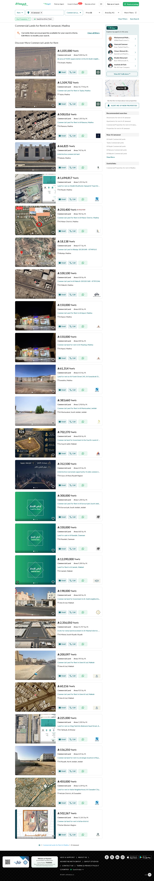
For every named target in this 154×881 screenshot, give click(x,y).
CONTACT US (67, 866)
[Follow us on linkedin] (117, 859)
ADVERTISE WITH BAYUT (70, 861)
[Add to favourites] (53, 73)
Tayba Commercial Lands (115, 143)
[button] (20, 12)
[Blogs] (47, 4)
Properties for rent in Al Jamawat (118, 128)
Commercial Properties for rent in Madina (121, 168)
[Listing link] (58, 61)
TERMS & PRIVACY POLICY (88, 866)
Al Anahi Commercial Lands (116, 139)
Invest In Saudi (75, 4)
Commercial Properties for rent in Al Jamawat (122, 125)
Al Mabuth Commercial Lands (117, 153)
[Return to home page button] (21, 4)
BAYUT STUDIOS (91, 861)
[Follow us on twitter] (112, 859)
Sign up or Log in (113, 4)
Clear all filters (93, 33)
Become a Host (90, 4)
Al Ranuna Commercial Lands (117, 150)
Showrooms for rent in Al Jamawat (119, 118)
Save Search (134, 19)
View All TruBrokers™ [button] (122, 74)
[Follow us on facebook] (107, 859)
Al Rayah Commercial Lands (116, 146)
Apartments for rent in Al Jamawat (119, 121)
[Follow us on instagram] (123, 859)
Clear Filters (122, 19)
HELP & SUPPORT (67, 857)
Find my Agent (59, 4)
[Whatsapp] (82, 72)
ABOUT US (82, 857)
